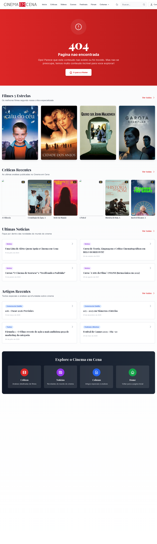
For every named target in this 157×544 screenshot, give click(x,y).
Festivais (83, 4)
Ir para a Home (80, 72)
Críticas (53, 4)
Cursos (73, 4)
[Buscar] (144, 4)
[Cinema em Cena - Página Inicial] (20, 4)
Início (44, 4)
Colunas (103, 4)
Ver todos (147, 97)
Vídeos (64, 4)
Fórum (93, 4)
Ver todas (147, 172)
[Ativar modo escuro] (117, 4)
